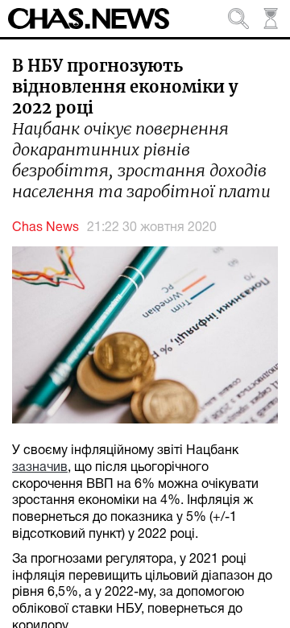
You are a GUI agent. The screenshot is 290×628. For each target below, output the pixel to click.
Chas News (45, 227)
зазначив (40, 467)
